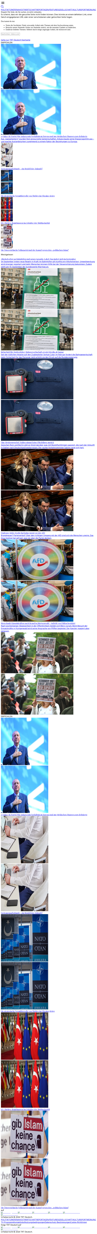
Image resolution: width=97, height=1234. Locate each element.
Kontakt (16, 1222)
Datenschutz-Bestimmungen (57, 1222)
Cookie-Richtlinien (78, 1222)
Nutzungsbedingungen (34, 1222)
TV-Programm (7, 1222)
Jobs (22, 1222)
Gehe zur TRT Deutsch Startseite (15, 40)
